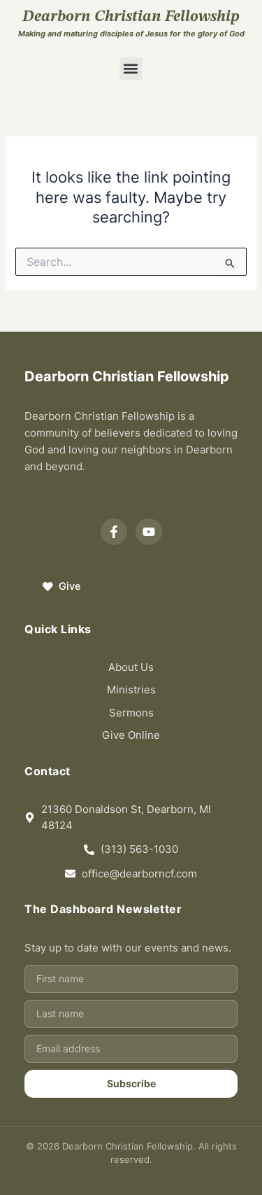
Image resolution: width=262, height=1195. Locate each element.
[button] (131, 68)
